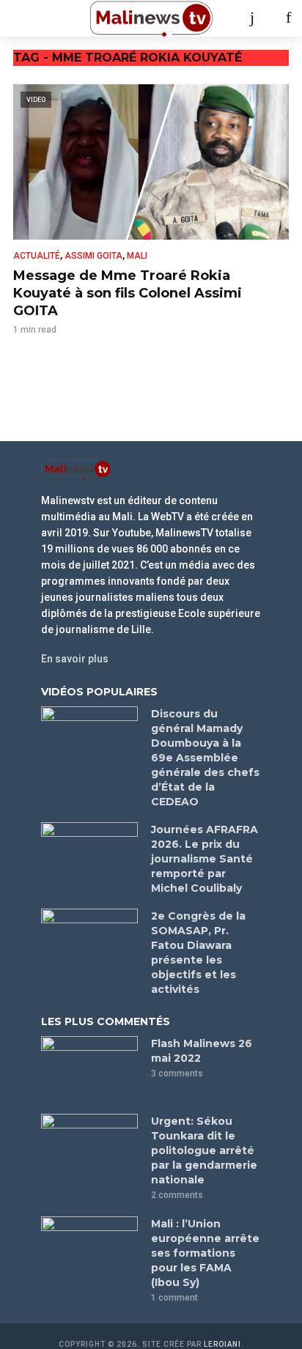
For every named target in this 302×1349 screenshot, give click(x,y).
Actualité (36, 256)
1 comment (174, 1298)
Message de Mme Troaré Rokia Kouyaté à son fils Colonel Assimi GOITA (127, 293)
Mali (137, 256)
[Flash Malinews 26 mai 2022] (89, 1068)
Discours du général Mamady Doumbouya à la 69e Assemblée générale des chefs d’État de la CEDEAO (205, 757)
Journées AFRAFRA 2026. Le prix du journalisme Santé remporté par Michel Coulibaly (204, 859)
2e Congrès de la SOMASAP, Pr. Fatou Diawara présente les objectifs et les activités (198, 952)
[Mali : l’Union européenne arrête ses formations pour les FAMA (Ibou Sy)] (89, 1248)
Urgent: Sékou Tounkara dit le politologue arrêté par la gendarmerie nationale (204, 1150)
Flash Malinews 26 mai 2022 (201, 1051)
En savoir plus (74, 659)
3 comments (177, 1073)
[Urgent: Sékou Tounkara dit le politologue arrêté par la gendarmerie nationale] (89, 1146)
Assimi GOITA (93, 256)
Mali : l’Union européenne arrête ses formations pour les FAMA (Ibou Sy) (205, 1253)
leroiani (222, 1344)
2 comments (177, 1195)
